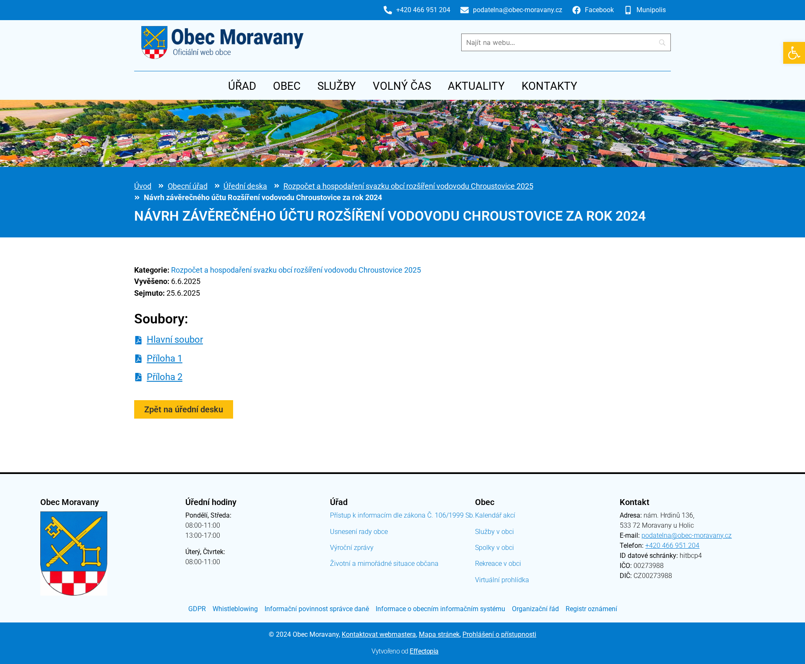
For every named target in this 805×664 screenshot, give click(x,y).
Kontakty (549, 86)
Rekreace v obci (498, 564)
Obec (287, 86)
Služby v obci (494, 532)
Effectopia (424, 651)
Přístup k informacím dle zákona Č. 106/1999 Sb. (402, 515)
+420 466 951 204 (672, 545)
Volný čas (402, 86)
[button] (794, 53)
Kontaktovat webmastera (379, 634)
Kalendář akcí (495, 515)
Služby (336, 86)
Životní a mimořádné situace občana (384, 564)
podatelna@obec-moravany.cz (686, 535)
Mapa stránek (439, 634)
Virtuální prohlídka (502, 580)
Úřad (242, 86)
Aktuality (476, 86)
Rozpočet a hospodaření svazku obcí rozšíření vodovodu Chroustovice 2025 (408, 186)
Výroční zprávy (352, 548)
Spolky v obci (494, 548)
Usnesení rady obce (359, 532)
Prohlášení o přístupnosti (499, 634)
